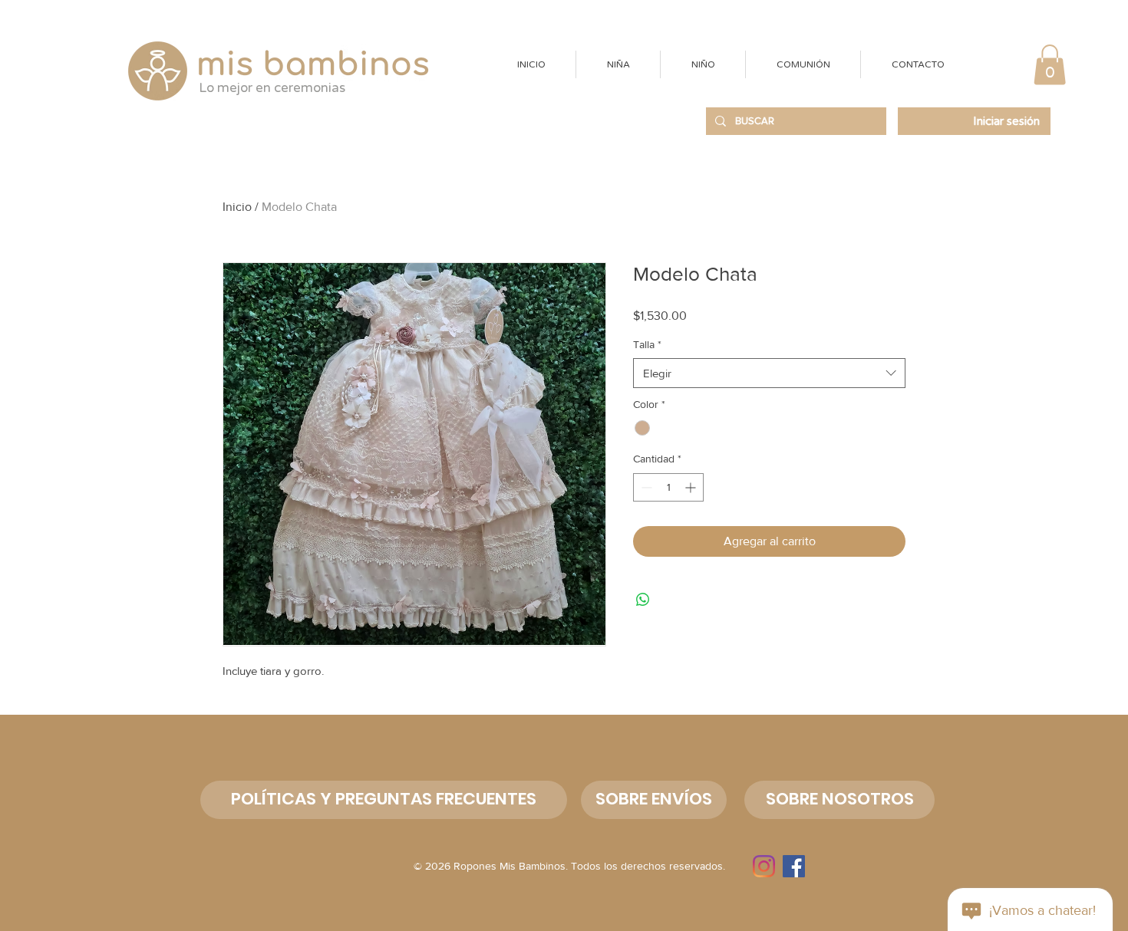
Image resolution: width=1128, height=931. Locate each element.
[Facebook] (794, 866)
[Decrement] (645, 487)
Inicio (237, 206)
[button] (618, 64)
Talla (647, 344)
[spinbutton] (668, 487)
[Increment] (691, 487)
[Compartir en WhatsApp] (643, 600)
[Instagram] (764, 866)
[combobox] (769, 373)
